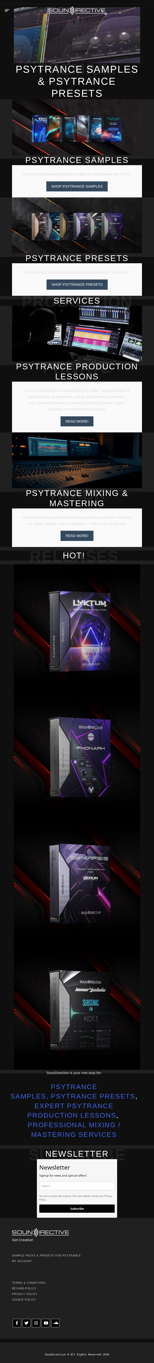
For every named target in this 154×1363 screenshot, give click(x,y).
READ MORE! (77, 421)
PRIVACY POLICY (25, 1294)
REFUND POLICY (24, 1288)
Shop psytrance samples (77, 186)
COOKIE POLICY (24, 1299)
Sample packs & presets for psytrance (46, 1255)
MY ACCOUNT (22, 1261)
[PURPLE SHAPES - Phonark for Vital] (77, 754)
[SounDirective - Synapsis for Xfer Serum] (77, 880)
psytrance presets (93, 1096)
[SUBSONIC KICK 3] (77, 1006)
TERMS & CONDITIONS (29, 1282)
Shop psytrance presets (77, 285)
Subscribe (77, 1209)
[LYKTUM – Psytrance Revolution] (77, 627)
